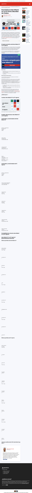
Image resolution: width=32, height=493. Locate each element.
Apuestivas (3, 6)
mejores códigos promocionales (7, 37)
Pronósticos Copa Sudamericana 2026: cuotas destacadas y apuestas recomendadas (28, 23)
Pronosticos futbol (8, 6)
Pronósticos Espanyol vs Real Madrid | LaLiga (28, 17)
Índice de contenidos (5, 40)
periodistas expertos (25, 483)
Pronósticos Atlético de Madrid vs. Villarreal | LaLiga (28, 12)
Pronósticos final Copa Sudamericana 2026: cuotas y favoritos (28, 35)
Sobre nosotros (5, 473)
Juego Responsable (6, 472)
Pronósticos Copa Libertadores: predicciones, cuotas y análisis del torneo (28, 30)
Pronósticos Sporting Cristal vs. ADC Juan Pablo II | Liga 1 (28, 41)
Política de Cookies (6, 471)
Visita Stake (12, 65)
